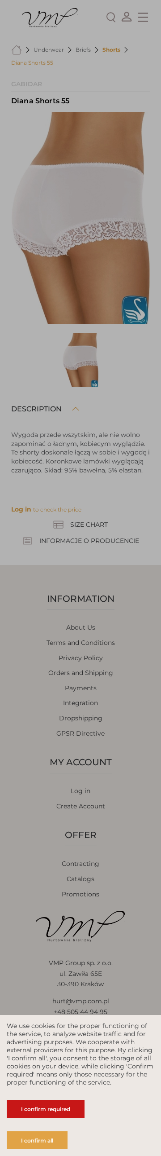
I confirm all (37, 1140)
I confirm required (45, 1109)
